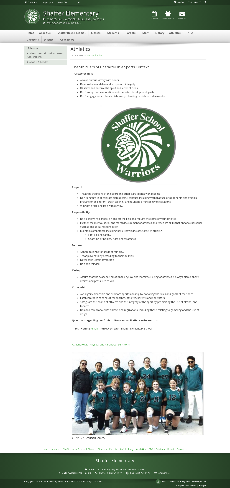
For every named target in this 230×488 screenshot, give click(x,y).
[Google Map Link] (205, 2)
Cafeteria (33, 39)
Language (46, 2)
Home (30, 33)
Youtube (180, 2)
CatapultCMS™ (182, 485)
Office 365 (182, 19)
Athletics (175, 33)
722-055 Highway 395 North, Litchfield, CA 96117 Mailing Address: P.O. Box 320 (75, 21)
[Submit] (79, 2)
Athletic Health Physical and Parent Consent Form (45, 55)
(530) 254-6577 (194, 2)
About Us (45, 33)
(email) (94, 328)
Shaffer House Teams (70, 33)
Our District (32, 2)
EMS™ (193, 485)
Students (113, 33)
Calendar (154, 19)
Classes (95, 33)
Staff (145, 33)
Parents (130, 33)
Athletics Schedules (38, 61)
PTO (190, 33)
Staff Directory (168, 19)
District (48, 39)
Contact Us (67, 39)
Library (159, 33)
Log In (203, 485)
